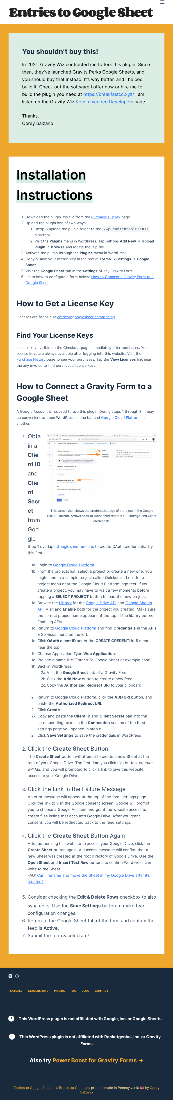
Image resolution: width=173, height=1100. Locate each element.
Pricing (59, 990)
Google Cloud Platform (121, 417)
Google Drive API (101, 603)
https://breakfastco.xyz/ (108, 94)
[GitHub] (17, 976)
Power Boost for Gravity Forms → (97, 1060)
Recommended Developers (104, 101)
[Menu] (162, 2)
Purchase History (105, 217)
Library (65, 603)
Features (16, 990)
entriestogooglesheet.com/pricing (86, 317)
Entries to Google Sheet (80, 12)
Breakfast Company (74, 1088)
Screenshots (38, 990)
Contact (101, 990)
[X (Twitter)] (10, 976)
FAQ (73, 990)
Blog (85, 990)
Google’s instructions (75, 546)
